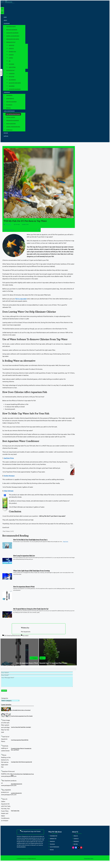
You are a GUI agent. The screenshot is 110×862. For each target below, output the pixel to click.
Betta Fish (11, 76)
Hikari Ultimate (8, 491)
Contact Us (76, 838)
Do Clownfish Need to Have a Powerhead (20, 710)
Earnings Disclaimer (21, 846)
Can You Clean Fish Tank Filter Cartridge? (21, 727)
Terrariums (7, 92)
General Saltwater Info (12, 35)
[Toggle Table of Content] (37, 230)
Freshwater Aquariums (12, 120)
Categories (4, 698)
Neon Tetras (12, 67)
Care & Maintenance (9, 111)
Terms (92, 858)
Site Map (76, 844)
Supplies (6, 136)
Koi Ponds (11, 64)
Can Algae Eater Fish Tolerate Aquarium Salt (21, 762)
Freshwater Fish (10, 42)
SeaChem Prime (9, 458)
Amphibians (9, 95)
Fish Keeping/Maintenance (13, 114)
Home (5, 17)
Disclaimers (76, 841)
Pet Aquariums (8, 224)
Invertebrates (10, 98)
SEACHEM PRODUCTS (16, 784)
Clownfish (11, 73)
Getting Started (10, 117)
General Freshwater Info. (13, 126)
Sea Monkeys (12, 79)
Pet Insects (9, 104)
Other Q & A (9, 129)
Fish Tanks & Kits (15, 810)
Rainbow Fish (12, 51)
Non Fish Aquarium (11, 101)
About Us (76, 835)
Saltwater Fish (10, 70)
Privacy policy (87, 858)
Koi (9, 61)
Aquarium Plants (11, 26)
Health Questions (11, 123)
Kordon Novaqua (9, 475)
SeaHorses (11, 86)
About (5, 20)
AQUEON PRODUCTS (16, 793)
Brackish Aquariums (11, 29)
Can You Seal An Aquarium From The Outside (22, 716)
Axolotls (11, 48)
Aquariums (7, 23)
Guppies (11, 57)
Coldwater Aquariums (12, 32)
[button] (2, 5)
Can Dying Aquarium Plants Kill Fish (19, 740)
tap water (25, 635)
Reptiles (8, 107)
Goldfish (11, 54)
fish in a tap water (21, 298)
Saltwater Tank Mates (15, 82)
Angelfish (11, 45)
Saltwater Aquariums (15, 89)
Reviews (6, 133)
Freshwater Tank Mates (12, 39)
